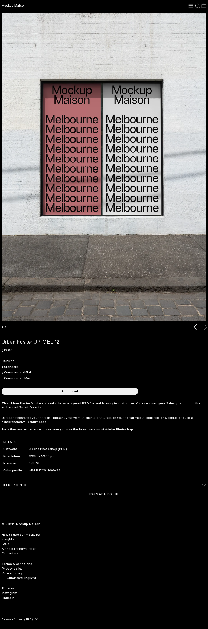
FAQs (6, 543)
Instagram (10, 593)
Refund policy (12, 573)
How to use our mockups (21, 534)
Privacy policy (12, 568)
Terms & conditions (17, 564)
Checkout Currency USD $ (18, 619)
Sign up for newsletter (19, 548)
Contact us (10, 553)
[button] (197, 5)
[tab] (2, 327)
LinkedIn (8, 597)
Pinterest (9, 588)
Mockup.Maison (14, 5)
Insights (8, 539)
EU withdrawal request (19, 578)
